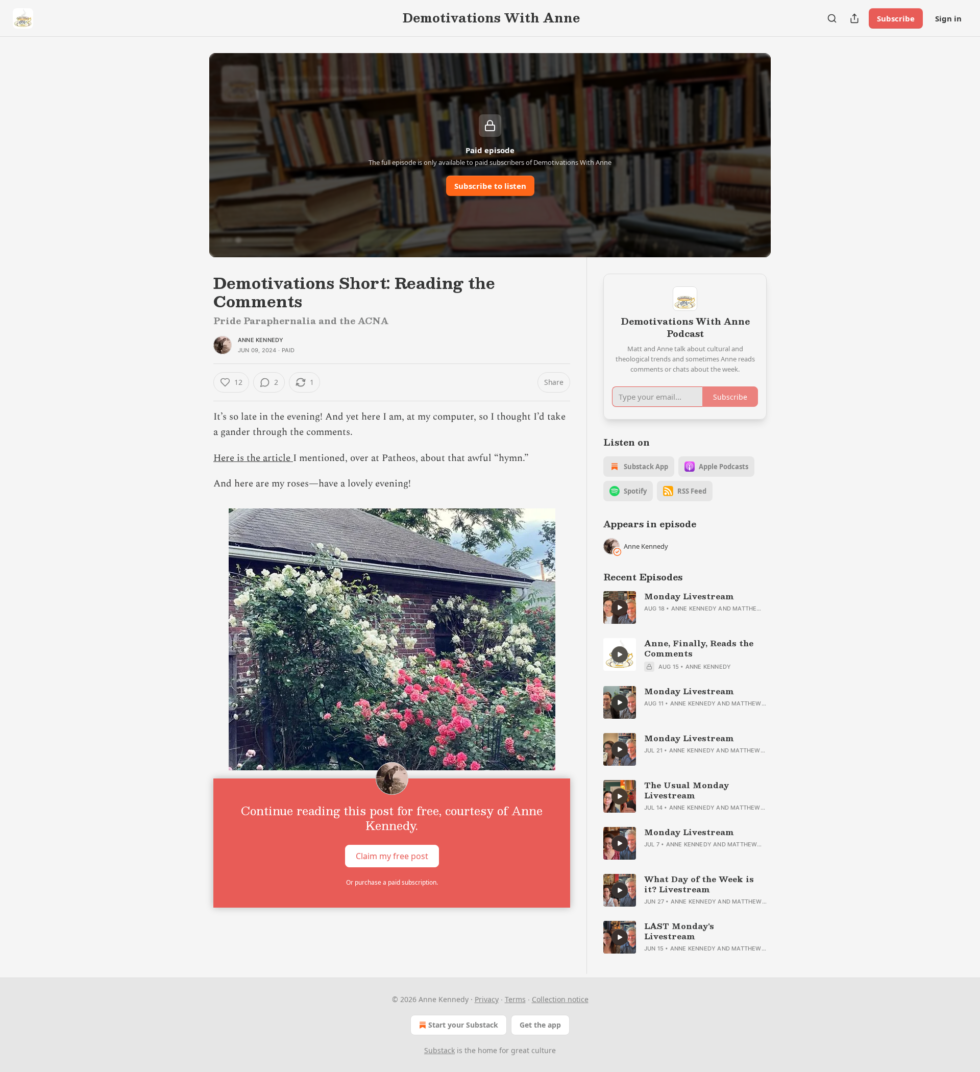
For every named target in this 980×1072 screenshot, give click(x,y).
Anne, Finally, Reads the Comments (698, 648)
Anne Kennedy (260, 340)
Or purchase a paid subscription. (392, 882)
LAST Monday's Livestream (679, 931)
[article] (685, 607)
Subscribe (896, 18)
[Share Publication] (854, 18)
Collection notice (560, 999)
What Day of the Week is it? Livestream (699, 884)
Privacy (487, 999)
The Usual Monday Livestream (686, 790)
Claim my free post (392, 855)
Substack (439, 1050)
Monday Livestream (689, 596)
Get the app (540, 1025)
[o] (619, 607)
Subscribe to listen (490, 186)
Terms (515, 999)
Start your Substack (463, 1025)
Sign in (948, 18)
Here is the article (253, 458)
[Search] (832, 18)
